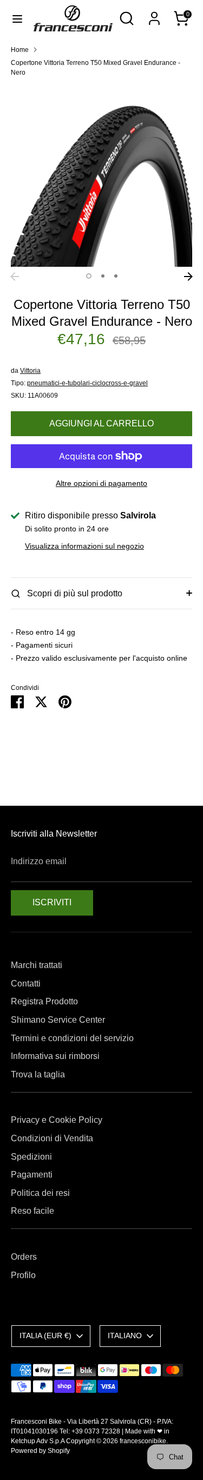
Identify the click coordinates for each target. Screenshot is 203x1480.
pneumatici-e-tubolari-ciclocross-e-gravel (87, 383)
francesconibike (143, 1441)
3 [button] (115, 276)
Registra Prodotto (44, 1001)
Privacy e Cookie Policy (56, 1119)
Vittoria (30, 370)
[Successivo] (188, 276)
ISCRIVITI (51, 902)
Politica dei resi (40, 1193)
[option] (101, 176)
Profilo (23, 1275)
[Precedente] (15, 276)
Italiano (125, 1335)
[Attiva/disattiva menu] (17, 18)
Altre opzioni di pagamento (101, 483)
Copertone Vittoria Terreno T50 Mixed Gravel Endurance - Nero (95, 67)
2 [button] (102, 276)
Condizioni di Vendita (52, 1138)
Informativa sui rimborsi (55, 1056)
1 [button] (88, 276)
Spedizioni (31, 1156)
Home (20, 50)
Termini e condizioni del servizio (72, 1038)
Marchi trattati (36, 965)
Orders (24, 1256)
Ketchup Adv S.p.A (37, 1441)
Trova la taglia (38, 1074)
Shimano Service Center (58, 1019)
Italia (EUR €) (45, 1335)
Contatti (26, 983)
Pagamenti (32, 1174)
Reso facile (32, 1210)
